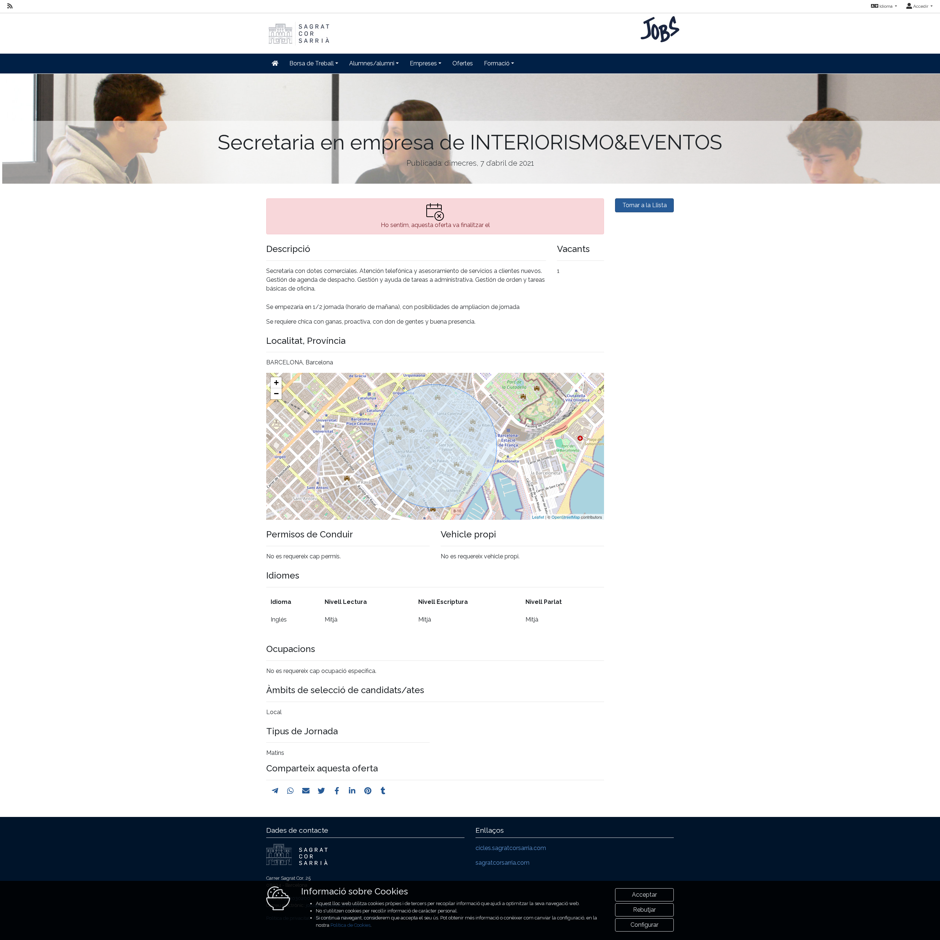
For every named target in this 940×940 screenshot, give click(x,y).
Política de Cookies (350, 925)
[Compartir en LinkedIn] (352, 790)
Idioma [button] (886, 6)
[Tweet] (321, 790)
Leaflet (538, 517)
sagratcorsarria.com (502, 862)
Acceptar (644, 894)
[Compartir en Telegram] (275, 790)
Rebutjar (644, 909)
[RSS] (9, 6)
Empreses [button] (423, 63)
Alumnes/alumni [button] (371, 63)
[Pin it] (367, 790)
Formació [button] (497, 63)
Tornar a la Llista (644, 205)
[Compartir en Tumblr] (383, 790)
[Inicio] (298, 29)
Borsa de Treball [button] (311, 63)
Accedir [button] (920, 6)
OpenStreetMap (566, 517)
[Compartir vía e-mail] (306, 790)
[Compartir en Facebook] (337, 790)
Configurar (644, 924)
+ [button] (276, 382)
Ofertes (462, 63)
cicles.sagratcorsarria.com (511, 847)
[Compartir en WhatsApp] (290, 790)
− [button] (276, 393)
